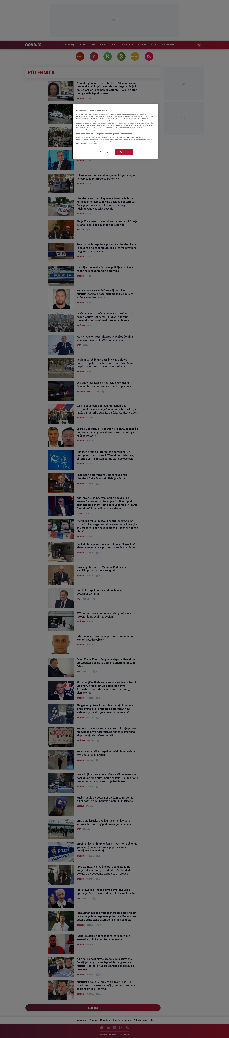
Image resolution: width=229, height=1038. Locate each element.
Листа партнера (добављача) (86, 143)
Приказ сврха (105, 152)
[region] (115, 131)
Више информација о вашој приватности (100, 130)
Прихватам (124, 152)
